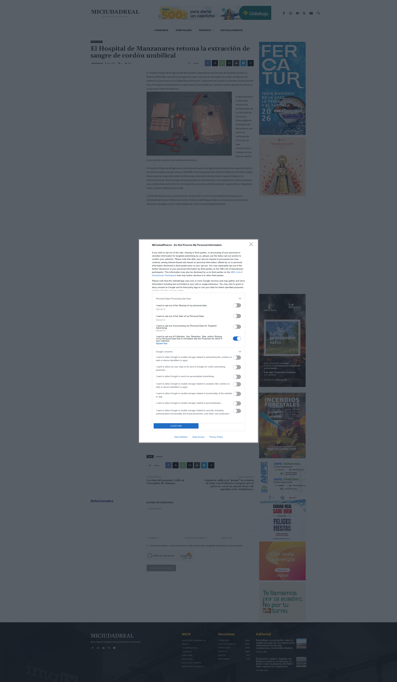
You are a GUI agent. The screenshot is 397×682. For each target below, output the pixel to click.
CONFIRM (176, 426)
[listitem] (198, 298)
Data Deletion (181, 437)
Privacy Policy (216, 437)
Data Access (198, 437)
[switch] (237, 305)
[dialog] (198, 341)
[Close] (252, 245)
